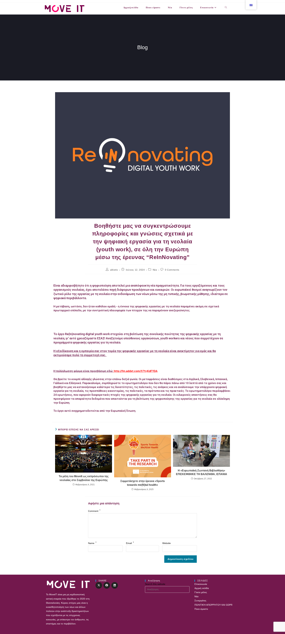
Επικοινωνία (200, 584)
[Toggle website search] (226, 7)
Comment (94, 511)
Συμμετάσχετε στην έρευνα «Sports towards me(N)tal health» (142, 483)
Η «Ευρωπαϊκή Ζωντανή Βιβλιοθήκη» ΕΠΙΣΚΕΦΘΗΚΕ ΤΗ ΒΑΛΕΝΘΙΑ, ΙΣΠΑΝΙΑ (201, 472)
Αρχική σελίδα (201, 588)
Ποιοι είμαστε (201, 609)
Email (130, 543)
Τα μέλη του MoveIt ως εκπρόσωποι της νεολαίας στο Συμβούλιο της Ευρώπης (84, 478)
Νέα (155, 269)
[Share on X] (98, 585)
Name (92, 543)
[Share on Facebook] (106, 585)
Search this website (155, 584)
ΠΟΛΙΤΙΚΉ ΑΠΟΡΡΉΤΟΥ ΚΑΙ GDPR (213, 604)
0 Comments (172, 269)
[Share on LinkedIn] (114, 585)
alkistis (114, 269)
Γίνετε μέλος (200, 592)
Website (166, 543)
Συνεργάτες (200, 600)
